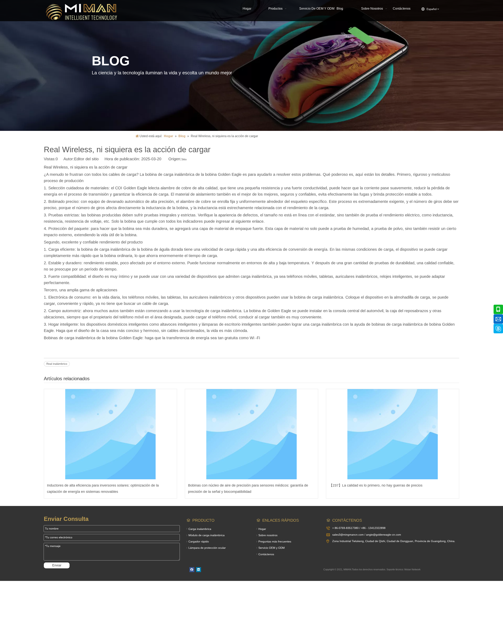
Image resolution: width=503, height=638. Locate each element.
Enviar (56, 565)
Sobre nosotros (267, 535)
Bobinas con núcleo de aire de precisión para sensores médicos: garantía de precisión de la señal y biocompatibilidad (248, 488)
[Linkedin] (198, 569)
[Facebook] (191, 569)
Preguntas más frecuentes (274, 541)
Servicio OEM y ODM (271, 547)
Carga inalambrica (199, 528)
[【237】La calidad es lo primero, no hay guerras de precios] (392, 434)
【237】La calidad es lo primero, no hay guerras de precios (375, 485)
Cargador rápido (198, 541)
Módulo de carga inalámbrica (206, 535)
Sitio (184, 159)
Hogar (262, 528)
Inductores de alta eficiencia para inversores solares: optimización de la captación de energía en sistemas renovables (103, 488)
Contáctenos (266, 554)
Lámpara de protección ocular (207, 547)
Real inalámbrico (56, 363)
